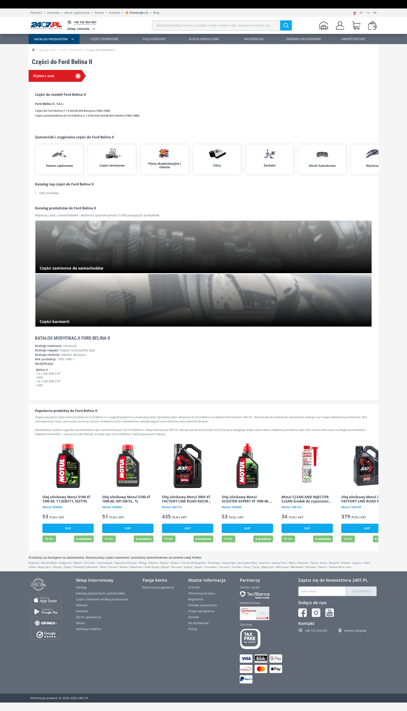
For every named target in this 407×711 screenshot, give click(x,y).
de (375, 12)
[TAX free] (262, 639)
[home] (33, 49)
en (361, 12)
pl (354, 12)
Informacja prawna (201, 593)
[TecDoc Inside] (262, 594)
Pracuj (192, 629)
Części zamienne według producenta (102, 599)
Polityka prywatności (202, 605)
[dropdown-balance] (372, 25)
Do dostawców (198, 623)
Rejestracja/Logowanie (158, 587)
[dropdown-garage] (323, 25)
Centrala (78, 29)
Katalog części (47, 50)
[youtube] (329, 612)
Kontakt (114, 13)
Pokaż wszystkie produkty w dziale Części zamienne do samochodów (88, 268)
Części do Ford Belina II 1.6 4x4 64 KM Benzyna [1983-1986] (72, 111)
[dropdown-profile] (340, 25)
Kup (68, 528)
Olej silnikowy (49, 193)
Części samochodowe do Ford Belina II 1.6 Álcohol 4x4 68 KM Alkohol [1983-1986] (87, 115)
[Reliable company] (262, 614)
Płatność (36, 13)
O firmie (194, 587)
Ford (63, 50)
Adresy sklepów (355, 631)
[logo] (46, 25)
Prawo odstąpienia (201, 611)
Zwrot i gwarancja (77, 13)
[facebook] (302, 612)
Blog (156, 13)
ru (368, 12)
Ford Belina (76, 50)
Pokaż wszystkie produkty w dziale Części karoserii (75, 322)
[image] (68, 466)
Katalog (81, 587)
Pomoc (99, 13)
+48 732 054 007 (316, 631)
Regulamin (196, 599)
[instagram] (316, 612)
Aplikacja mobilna (88, 629)
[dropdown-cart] (356, 25)
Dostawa (53, 13)
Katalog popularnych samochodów (100, 593)
